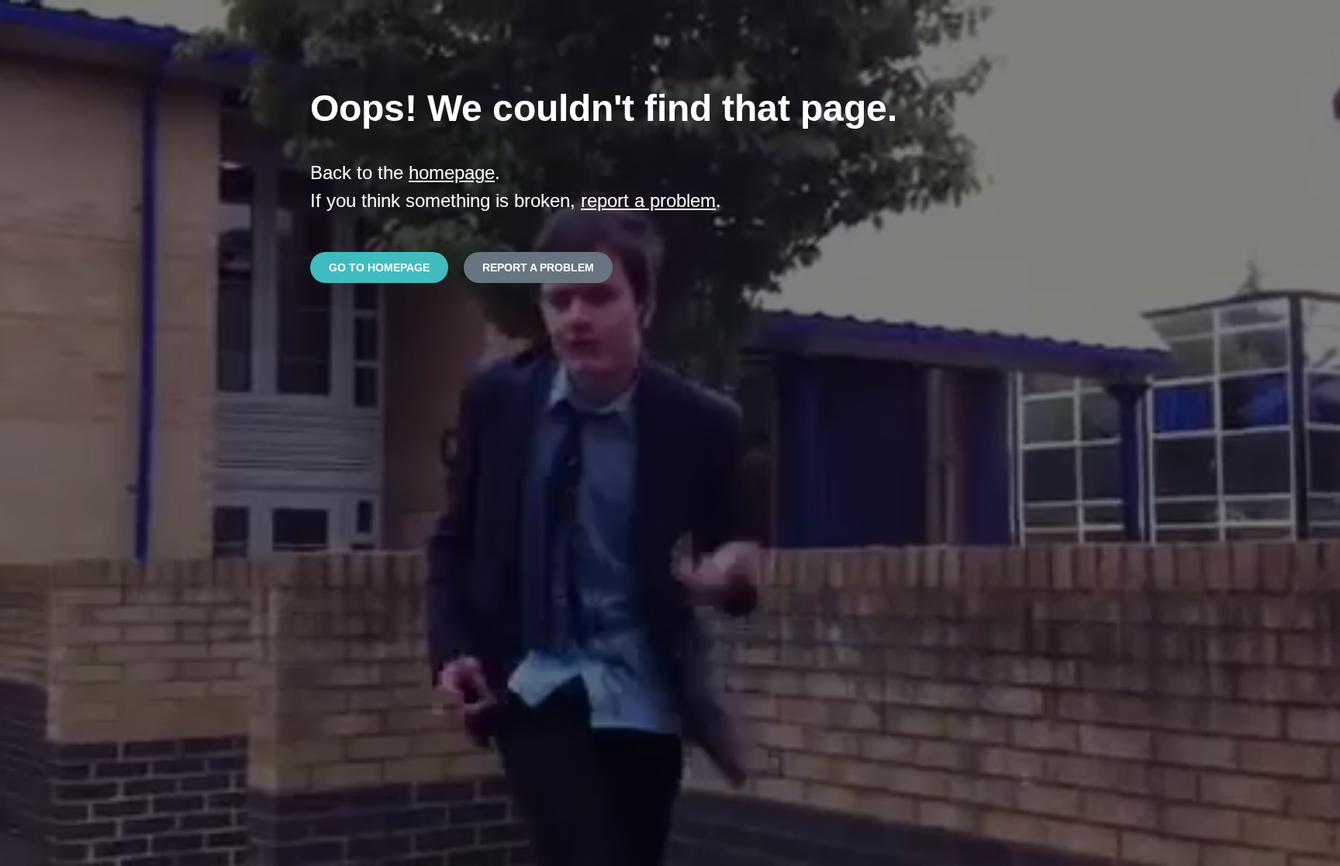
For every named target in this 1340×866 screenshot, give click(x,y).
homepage (452, 172)
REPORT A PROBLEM (538, 267)
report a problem (648, 200)
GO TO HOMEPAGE (379, 267)
